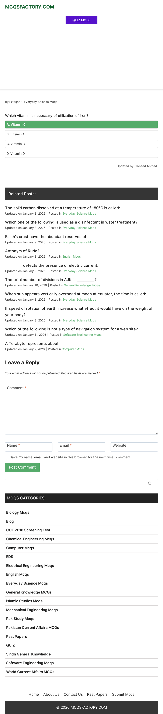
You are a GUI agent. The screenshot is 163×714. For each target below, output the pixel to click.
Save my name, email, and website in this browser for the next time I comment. (70, 457)
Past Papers (16, 636)
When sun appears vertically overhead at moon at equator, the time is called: (75, 294)
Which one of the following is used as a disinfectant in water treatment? (71, 222)
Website (119, 445)
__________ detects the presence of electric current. (51, 265)
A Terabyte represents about (32, 343)
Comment (17, 388)
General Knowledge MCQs (82, 285)
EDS (9, 557)
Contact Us (73, 694)
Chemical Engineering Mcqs (30, 539)
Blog (10, 521)
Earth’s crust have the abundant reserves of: (46, 236)
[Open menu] (154, 7)
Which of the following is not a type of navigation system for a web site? (71, 329)
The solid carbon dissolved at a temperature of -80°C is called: (62, 208)
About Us (51, 694)
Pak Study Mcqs (20, 619)
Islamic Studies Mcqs (24, 601)
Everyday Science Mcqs (40, 101)
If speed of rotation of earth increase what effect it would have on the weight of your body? (79, 311)
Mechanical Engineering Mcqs (32, 610)
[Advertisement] (81, 57)
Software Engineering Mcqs (82, 334)
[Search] (150, 483)
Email (66, 445)
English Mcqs (71, 256)
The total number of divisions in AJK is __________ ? (51, 279)
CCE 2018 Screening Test (28, 530)
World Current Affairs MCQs (30, 672)
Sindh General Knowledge (28, 654)
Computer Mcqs (73, 349)
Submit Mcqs (123, 694)
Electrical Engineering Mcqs (30, 565)
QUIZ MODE (81, 20)
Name (13, 445)
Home (34, 694)
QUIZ (10, 645)
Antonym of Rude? (22, 251)
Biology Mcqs (17, 512)
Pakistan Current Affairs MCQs (32, 627)
